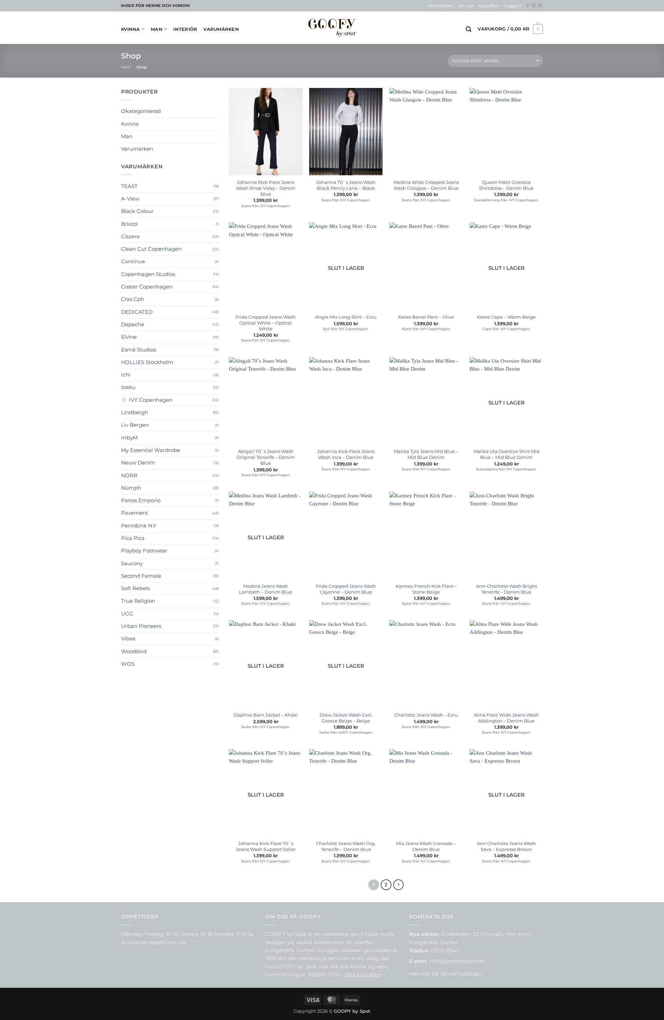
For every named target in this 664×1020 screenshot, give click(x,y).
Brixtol (129, 224)
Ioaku (128, 387)
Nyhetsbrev (440, 5)
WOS (128, 664)
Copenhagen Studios (148, 274)
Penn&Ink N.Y (138, 526)
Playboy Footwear (144, 551)
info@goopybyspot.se (456, 961)
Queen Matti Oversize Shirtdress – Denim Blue (506, 185)
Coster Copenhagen (147, 287)
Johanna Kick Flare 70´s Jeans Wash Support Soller (266, 846)
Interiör (185, 29)
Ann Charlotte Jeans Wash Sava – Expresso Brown (506, 846)
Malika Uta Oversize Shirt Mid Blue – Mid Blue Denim (506, 454)
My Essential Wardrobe (150, 450)
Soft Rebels (135, 588)
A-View (130, 199)
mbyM (129, 438)
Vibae (128, 639)
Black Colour (137, 211)
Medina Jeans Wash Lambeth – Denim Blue (265, 589)
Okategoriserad (141, 111)
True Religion (138, 601)
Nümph (131, 488)
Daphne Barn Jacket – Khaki (265, 715)
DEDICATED (137, 312)
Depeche (132, 324)
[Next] (398, 884)
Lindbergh (134, 412)
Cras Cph (132, 299)
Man (157, 29)
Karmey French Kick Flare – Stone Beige (426, 589)
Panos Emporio (140, 500)
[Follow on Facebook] (528, 5)
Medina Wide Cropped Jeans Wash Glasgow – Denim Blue (426, 185)
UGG (127, 614)
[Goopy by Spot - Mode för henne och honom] (332, 27)
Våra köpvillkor (363, 975)
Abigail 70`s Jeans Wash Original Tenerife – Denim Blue (266, 457)
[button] (513, 5)
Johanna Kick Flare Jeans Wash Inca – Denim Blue (346, 454)
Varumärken (221, 29)
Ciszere (130, 236)
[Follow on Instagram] (534, 5)
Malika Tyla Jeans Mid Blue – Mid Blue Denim (426, 454)
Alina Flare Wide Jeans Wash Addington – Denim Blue (506, 718)
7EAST (129, 186)
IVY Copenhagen (151, 400)
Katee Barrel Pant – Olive (426, 317)
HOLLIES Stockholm (147, 362)
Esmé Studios (138, 350)
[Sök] (468, 29)
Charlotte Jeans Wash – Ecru (426, 715)
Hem (126, 67)
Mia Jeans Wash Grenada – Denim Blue (426, 846)
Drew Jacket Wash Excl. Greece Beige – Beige (346, 718)
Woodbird (134, 651)
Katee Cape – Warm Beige (506, 317)
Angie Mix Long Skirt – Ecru (346, 317)
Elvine (129, 337)
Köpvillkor (488, 5)
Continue (133, 261)
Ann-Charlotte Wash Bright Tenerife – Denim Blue (506, 589)
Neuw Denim (138, 463)
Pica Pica (133, 538)
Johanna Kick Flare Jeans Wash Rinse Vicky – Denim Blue (265, 188)
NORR (129, 475)
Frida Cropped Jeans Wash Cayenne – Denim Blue (346, 589)
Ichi (125, 375)
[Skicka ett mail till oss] (540, 5)
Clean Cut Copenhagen (151, 249)
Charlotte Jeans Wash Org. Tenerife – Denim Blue (346, 846)
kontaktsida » (466, 974)
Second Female (141, 576)
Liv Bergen (135, 425)
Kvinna (130, 29)
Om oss (465, 5)
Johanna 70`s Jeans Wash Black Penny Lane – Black (346, 185)
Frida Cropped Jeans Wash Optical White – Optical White (266, 322)
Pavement (134, 513)
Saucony (132, 563)
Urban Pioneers (141, 626)
